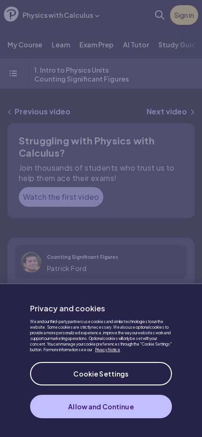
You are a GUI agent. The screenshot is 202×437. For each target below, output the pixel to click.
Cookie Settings (100, 373)
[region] (101, 360)
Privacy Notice (107, 349)
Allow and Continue (101, 406)
